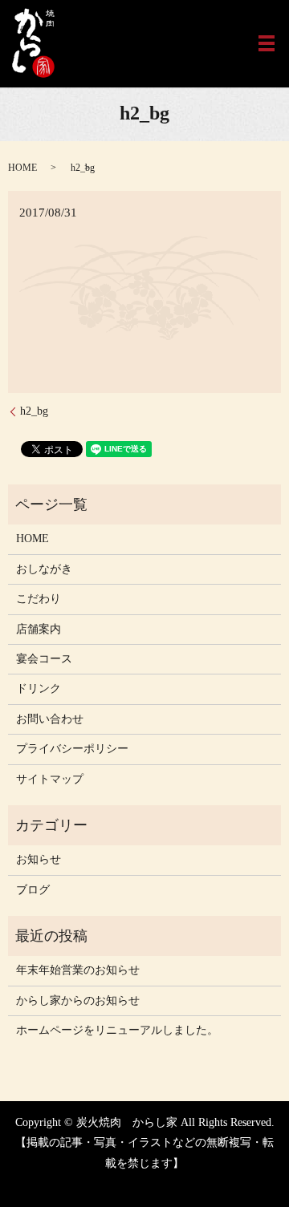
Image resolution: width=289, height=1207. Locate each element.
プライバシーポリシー (72, 749)
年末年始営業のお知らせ (78, 970)
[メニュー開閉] (266, 43)
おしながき (44, 569)
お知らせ (38, 859)
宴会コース (44, 659)
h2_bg (34, 411)
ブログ (33, 890)
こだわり (38, 599)
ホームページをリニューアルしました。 (117, 1030)
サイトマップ (49, 779)
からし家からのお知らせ (78, 1000)
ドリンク (38, 688)
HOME (22, 167)
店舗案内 (38, 629)
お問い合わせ (49, 719)
